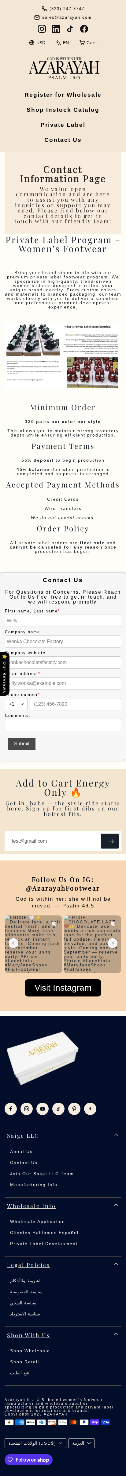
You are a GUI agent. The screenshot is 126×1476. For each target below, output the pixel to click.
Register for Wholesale (63, 94)
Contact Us (63, 140)
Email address (22, 674)
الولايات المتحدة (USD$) (32, 1443)
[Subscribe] (110, 841)
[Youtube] (42, 1109)
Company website (25, 653)
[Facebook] (84, 29)
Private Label (63, 125)
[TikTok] (70, 29)
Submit (21, 743)
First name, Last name (32, 611)
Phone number (22, 695)
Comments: (18, 715)
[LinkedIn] (56, 29)
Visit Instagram (63, 987)
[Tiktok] (58, 1109)
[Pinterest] (74, 1109)
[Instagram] (42, 29)
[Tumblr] (90, 1109)
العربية (78, 1443)
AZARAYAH (56, 1414)
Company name (22, 632)
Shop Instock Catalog (63, 110)
